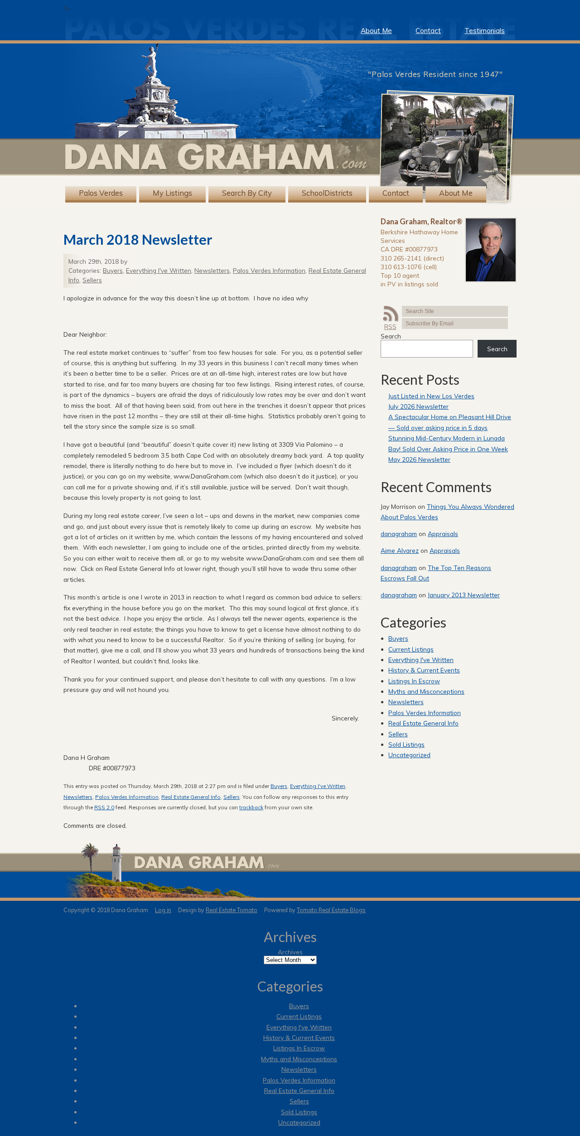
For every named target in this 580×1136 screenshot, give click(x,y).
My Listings (172, 193)
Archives (290, 952)
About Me (376, 30)
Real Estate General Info (191, 796)
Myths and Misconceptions (426, 691)
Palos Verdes (101, 193)
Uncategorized (409, 755)
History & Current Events (424, 670)
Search (391, 336)
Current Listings (411, 649)
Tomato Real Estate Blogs (331, 910)
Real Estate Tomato (231, 910)
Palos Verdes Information (269, 270)
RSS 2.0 (104, 807)
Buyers (113, 270)
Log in (163, 910)
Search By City (247, 193)
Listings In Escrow (414, 681)
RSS (390, 326)
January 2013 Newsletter (464, 595)
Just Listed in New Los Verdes (431, 396)
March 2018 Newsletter (137, 239)
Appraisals (443, 533)
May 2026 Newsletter (419, 459)
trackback (251, 807)
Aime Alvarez (400, 550)
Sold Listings (406, 744)
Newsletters (212, 270)
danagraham (399, 533)
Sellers (92, 280)
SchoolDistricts (327, 193)
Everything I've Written (158, 270)
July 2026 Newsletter (418, 406)
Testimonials (484, 30)
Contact (428, 30)
